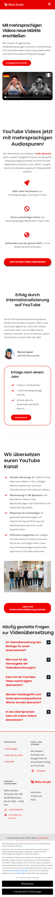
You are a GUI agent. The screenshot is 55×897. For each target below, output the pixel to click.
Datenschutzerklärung (18, 870)
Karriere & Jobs (14, 755)
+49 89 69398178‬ (16, 810)
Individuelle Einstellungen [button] (27, 891)
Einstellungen (20, 873)
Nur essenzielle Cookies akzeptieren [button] (27, 878)
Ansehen (41, 770)
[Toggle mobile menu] (49, 4)
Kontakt (10, 761)
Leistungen (12, 748)
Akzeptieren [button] (27, 883)
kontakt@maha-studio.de (16, 816)
